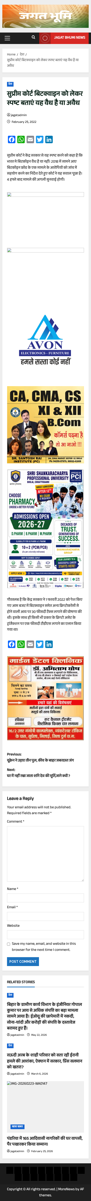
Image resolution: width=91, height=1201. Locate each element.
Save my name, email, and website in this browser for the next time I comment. (44, 947)
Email (12, 908)
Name (12, 889)
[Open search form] (33, 38)
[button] (7, 38)
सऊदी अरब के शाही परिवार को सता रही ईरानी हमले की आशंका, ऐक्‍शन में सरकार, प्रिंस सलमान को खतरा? (44, 1061)
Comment (15, 822)
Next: (38, 773)
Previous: (40, 758)
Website (13, 926)
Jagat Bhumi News (69, 38)
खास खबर (17, 1126)
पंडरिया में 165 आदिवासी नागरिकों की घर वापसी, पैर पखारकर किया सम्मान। (45, 1141)
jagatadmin (19, 115)
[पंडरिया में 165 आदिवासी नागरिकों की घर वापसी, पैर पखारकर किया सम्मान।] (45, 1107)
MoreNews (66, 1189)
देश (10, 84)
